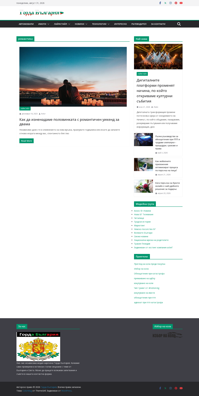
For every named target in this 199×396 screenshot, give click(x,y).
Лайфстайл (60, 24)
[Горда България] (38, 333)
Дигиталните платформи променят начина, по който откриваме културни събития (156, 90)
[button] (47, 24)
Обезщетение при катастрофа (149, 273)
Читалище (139, 218)
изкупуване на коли (143, 283)
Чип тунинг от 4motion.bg (146, 288)
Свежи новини (141, 236)
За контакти (158, 24)
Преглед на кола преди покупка (149, 264)
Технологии (99, 24)
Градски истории (142, 221)
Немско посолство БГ (145, 229)
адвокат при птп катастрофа (148, 302)
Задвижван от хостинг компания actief (153, 247)
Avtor (43, 113)
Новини (79, 24)
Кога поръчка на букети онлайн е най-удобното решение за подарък (167, 186)
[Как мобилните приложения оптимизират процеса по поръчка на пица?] (143, 168)
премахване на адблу (144, 278)
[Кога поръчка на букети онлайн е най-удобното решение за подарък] (143, 188)
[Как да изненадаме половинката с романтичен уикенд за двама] (73, 77)
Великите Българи (143, 232)
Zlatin (156, 107)
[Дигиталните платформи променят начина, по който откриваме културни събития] (158, 56)
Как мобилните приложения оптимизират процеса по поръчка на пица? (166, 166)
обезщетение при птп (145, 297)
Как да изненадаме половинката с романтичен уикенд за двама (69, 121)
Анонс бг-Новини (142, 210)
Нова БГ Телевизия (143, 214)
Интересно (120, 24)
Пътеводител (138, 24)
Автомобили (26, 24)
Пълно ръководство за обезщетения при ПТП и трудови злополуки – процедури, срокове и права (167, 142)
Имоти (42, 24)
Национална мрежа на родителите (151, 240)
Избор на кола (141, 268)
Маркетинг (139, 225)
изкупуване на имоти (144, 292)
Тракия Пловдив (142, 243)
